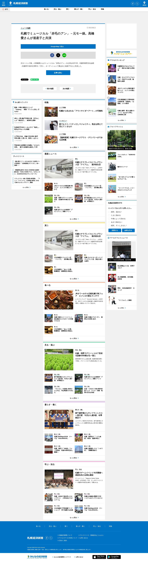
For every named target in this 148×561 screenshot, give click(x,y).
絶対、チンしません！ (119, 225)
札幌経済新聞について (65, 535)
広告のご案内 (63, 540)
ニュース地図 (25, 28)
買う (67, 9)
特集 (102, 9)
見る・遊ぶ (57, 9)
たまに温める (116, 215)
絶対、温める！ (116, 212)
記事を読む (58, 73)
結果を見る (128, 230)
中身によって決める (118, 219)
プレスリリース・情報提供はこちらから (91, 535)
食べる (46, 9)
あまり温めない (116, 222)
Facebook (133, 3)
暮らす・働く (78, 9)
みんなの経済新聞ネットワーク (37, 556)
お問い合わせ (84, 538)
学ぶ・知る (92, 9)
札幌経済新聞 (18, 4)
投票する (115, 230)
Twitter (137, 3)
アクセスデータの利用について (68, 538)
